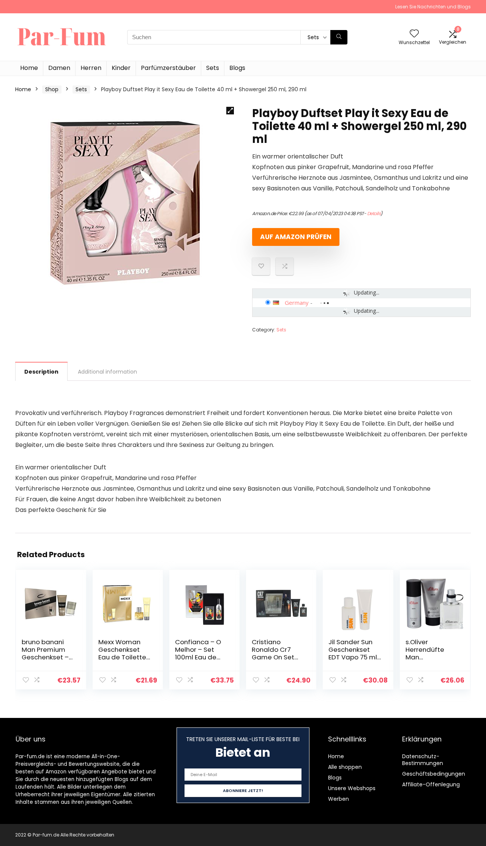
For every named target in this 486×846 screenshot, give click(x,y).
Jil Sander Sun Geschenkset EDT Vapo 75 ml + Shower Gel (352, 653)
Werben (338, 799)
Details (374, 213)
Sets (212, 67)
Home (29, 67)
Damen (59, 67)
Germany (297, 302)
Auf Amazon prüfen (295, 236)
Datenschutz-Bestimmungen (422, 760)
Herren (90, 67)
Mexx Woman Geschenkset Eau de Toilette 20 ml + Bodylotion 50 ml (124, 657)
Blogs (237, 67)
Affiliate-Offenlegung (431, 784)
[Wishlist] (414, 34)
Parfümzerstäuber (168, 67)
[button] (230, 110)
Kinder (121, 67)
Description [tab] (41, 371)
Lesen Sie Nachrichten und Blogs (433, 6)
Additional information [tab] (107, 371)
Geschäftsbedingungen (433, 774)
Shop (51, 89)
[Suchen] (338, 37)
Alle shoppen (345, 767)
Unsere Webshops (352, 788)
